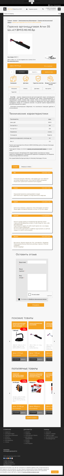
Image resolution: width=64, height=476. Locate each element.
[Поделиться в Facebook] (6, 458)
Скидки (27, 442)
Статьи (7, 442)
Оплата (27, 440)
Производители (50, 438)
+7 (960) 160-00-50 (51, 9)
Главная (26, 1)
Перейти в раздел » (32, 417)
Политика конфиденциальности (10, 450)
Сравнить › (23, 359)
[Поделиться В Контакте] (4, 458)
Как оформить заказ (52, 437)
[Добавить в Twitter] (10, 458)
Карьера (7, 437)
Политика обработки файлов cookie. (30, 472)
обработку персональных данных (37, 299)
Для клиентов (28, 429)
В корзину (22, 72)
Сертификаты (9, 440)
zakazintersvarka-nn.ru (9, 4)
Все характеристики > (13, 61)
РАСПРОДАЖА (29, 443)
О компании (7, 429)
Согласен (55, 472)
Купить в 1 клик (49, 72)
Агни (49, 119)
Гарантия (48, 432)
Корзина (37, 1)
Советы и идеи (50, 435)
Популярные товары (25, 368)
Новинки (28, 433)
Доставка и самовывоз (28, 437)
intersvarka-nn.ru (7, 465)
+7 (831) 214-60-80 (51, 8)
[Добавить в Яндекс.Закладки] (12, 458)
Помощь (46, 429)
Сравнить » (34, 72)
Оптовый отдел (9, 433)
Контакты (8, 438)
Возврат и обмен (50, 433)
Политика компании (11, 435)
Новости (7, 432)
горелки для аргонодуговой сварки (36, 149)
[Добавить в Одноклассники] (8, 458)
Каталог (27, 432)
